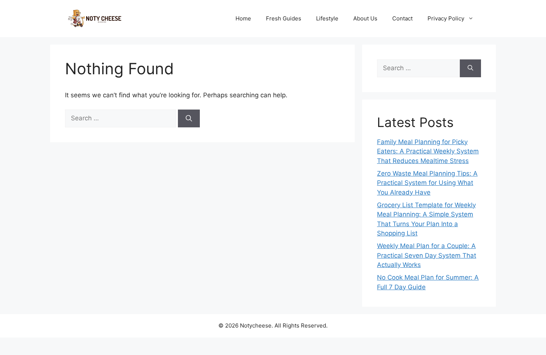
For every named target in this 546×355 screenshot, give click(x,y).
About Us (365, 18)
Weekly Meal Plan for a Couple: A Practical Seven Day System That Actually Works (426, 255)
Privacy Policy (446, 18)
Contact (402, 18)
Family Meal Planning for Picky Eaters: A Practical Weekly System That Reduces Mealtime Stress (428, 151)
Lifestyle (327, 18)
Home (243, 18)
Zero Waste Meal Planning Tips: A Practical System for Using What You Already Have (427, 183)
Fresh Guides (283, 18)
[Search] (189, 118)
